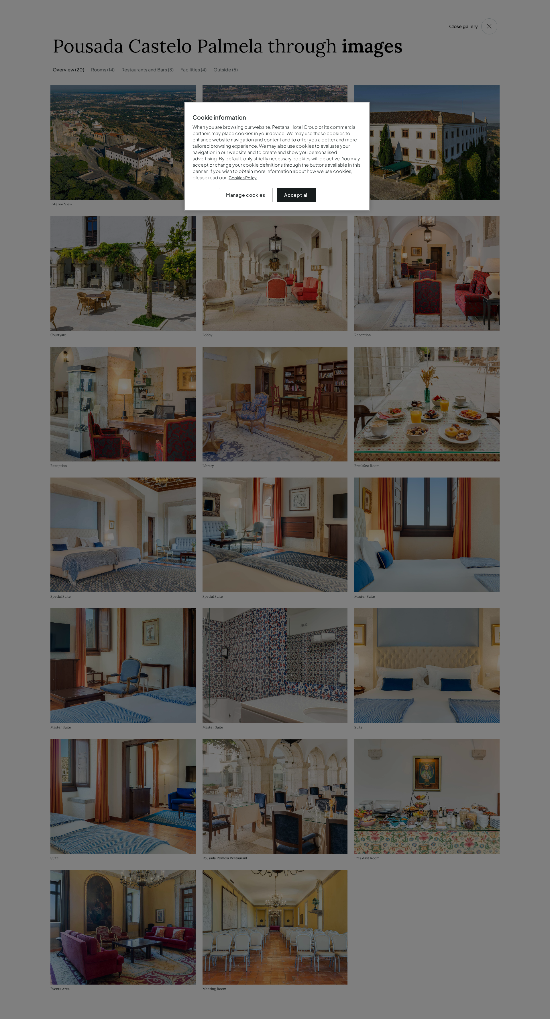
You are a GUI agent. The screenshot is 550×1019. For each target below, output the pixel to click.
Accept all (296, 195)
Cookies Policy (243, 177)
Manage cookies (245, 195)
